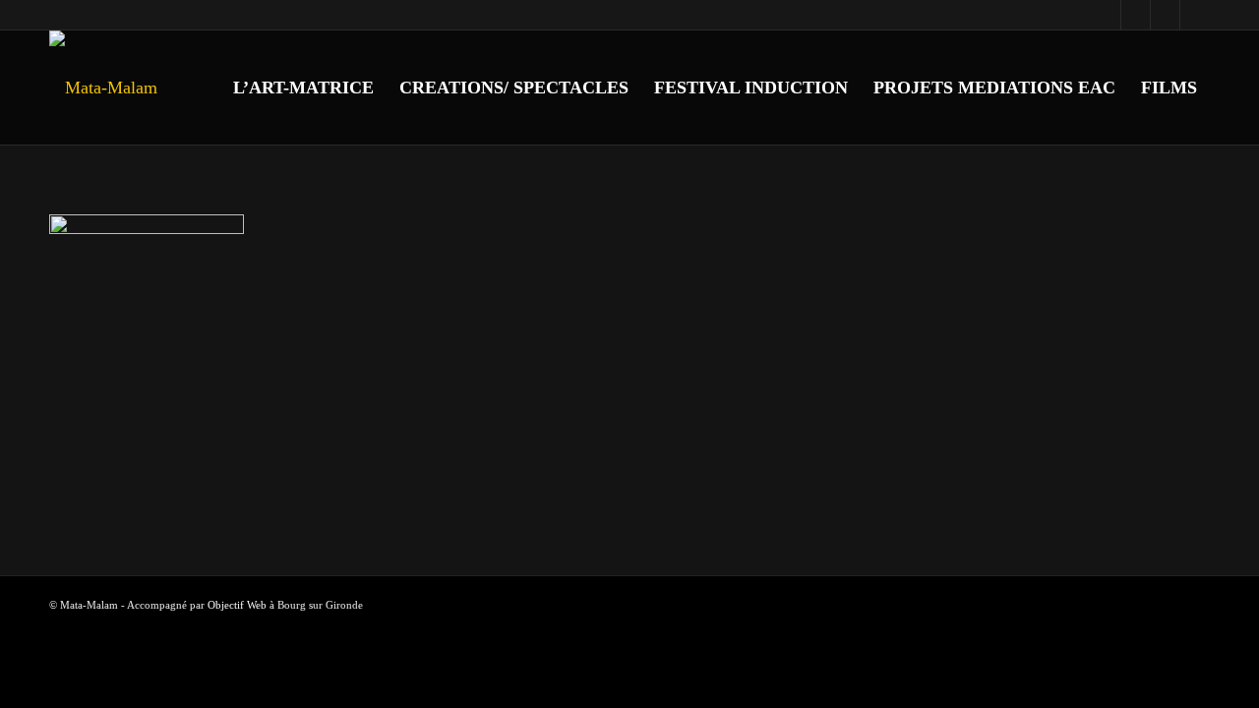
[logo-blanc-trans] (103, 87)
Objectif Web (237, 605)
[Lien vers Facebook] (1106, 15)
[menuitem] (303, 87)
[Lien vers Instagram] (1135, 15)
